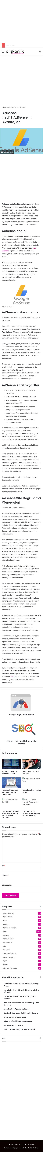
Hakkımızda (8, 1148)
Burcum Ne (10, 45)
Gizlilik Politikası (33, 1148)
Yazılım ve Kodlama (18, 107)
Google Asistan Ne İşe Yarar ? (31, 791)
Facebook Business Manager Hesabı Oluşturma (10, 792)
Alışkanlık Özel (8, 913)
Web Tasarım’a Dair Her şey (30, 772)
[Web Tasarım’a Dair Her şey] (31, 764)
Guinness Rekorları (10, 953)
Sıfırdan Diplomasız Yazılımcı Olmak (10, 772)
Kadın (5, 920)
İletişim (15, 1148)
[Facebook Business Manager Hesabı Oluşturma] (11, 782)
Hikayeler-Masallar (10, 968)
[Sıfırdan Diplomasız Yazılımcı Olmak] (11, 764)
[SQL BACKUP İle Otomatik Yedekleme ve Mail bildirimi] (31, 803)
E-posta (5, 875)
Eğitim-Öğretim (8, 939)
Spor (5, 961)
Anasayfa (7, 107)
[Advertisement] (21, 21)
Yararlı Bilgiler (8, 917)
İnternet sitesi (7, 885)
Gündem (6, 924)
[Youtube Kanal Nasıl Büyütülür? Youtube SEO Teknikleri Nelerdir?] (11, 803)
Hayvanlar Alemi (9, 957)
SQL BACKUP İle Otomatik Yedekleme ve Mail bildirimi (31, 813)
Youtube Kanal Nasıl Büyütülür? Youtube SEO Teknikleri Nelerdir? (10, 814)
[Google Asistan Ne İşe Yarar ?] (31, 782)
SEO (12, 676)
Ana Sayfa (23, 1148)
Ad (3, 865)
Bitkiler (5, 964)
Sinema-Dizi (7, 942)
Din (4, 946)
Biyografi (6, 950)
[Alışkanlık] (15, 51)
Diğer (5, 931)
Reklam (6, 935)
